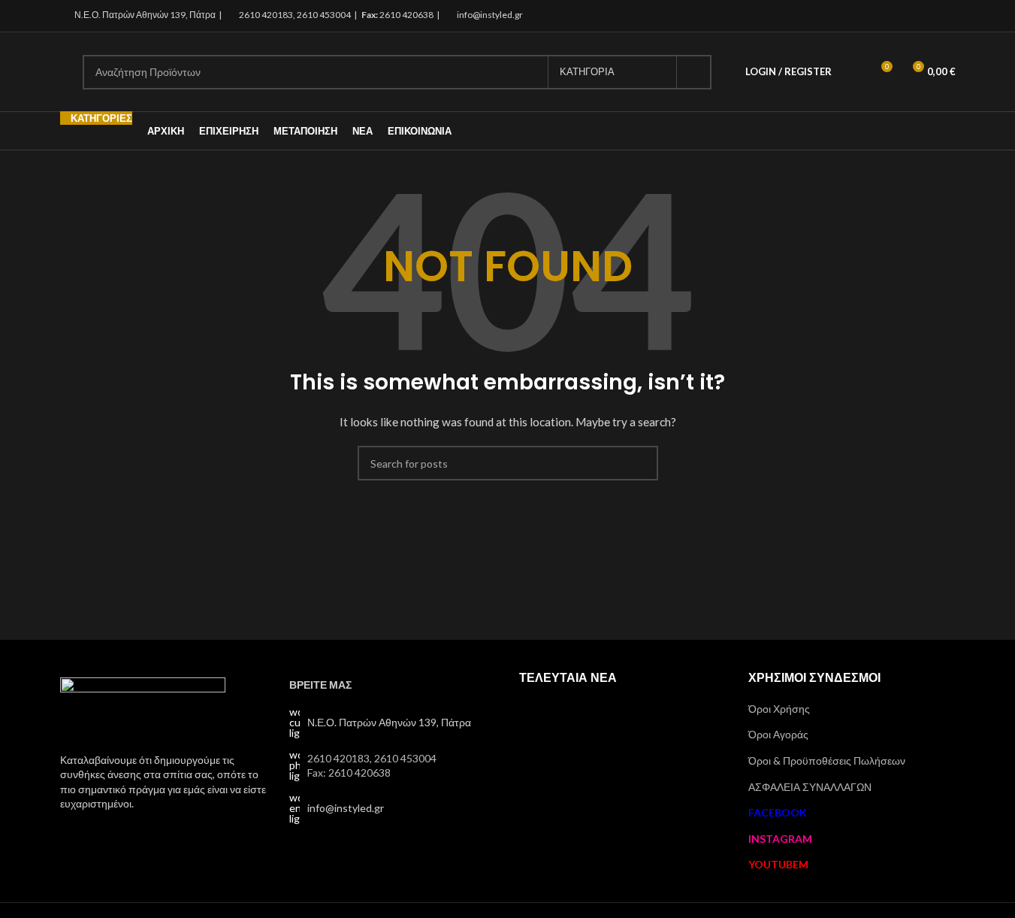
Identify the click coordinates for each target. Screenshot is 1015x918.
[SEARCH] (694, 72)
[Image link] (142, 705)
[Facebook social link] (908, 16)
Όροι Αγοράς (778, 734)
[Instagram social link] (926, 16)
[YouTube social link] (945, 16)
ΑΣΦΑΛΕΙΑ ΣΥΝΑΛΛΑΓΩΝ (810, 786)
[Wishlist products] (852, 72)
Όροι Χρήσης (779, 708)
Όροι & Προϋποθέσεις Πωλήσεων (826, 760)
